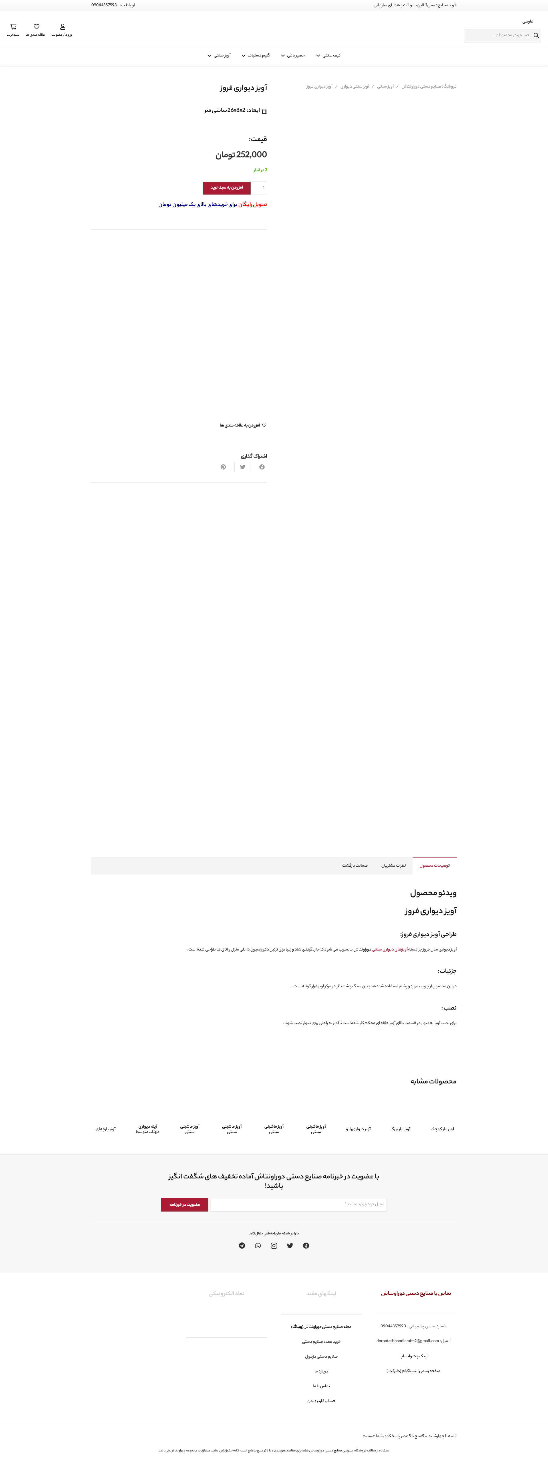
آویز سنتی (385, 87)
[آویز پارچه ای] (105, 1111)
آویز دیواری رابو (358, 1129)
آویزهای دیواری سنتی (390, 950)
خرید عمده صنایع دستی (321, 1342)
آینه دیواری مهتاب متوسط (148, 1130)
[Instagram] (274, 1246)
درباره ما (321, 1371)
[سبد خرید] (13, 27)
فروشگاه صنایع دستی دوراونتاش (429, 87)
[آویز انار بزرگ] (400, 1111)
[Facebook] (306, 1246)
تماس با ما (321, 1386)
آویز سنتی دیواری (355, 87)
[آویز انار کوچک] (442, 1111)
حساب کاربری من (321, 1401)
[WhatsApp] (258, 1246)
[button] (243, 426)
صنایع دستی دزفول (321, 1357)
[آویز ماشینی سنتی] (316, 1108)
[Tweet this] (242, 467)
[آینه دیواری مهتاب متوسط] (148, 1108)
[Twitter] (290, 1246)
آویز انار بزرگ (400, 1129)
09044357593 (393, 1326)
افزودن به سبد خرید (227, 188)
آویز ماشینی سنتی (316, 1130)
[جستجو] (536, 36)
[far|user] (61, 27)
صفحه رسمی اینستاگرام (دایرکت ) (413, 1371)
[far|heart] (35, 27)
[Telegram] (242, 1246)
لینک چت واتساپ (413, 1356)
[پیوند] (268, 28)
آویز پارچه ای (106, 1129)
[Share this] (259, 467)
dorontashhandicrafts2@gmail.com (407, 1341)
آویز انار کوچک (442, 1129)
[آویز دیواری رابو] (358, 1111)
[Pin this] (226, 467)
